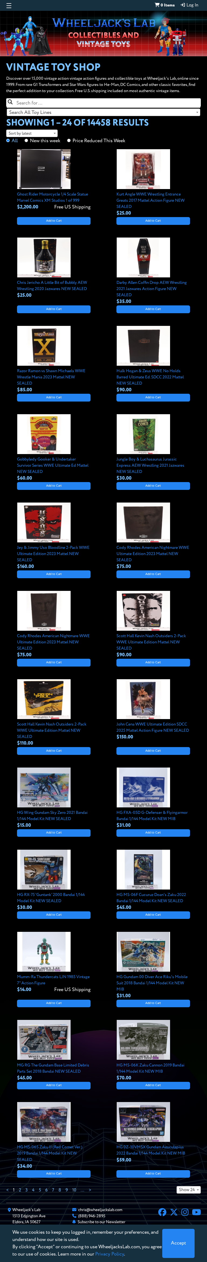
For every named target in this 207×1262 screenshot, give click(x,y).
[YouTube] (196, 1213)
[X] (174, 1213)
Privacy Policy (109, 1254)
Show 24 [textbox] (187, 1190)
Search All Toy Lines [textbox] (30, 112)
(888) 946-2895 (91, 1216)
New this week (45, 140)
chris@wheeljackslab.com (100, 1210)
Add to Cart (54, 220)
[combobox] (103, 112)
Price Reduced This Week (99, 140)
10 (74, 1190)
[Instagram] (184, 1213)
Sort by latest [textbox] (20, 133)
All (15, 140)
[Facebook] (162, 1213)
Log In (191, 5)
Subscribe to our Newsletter (101, 1222)
